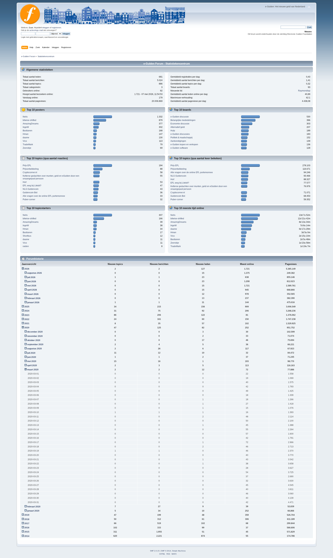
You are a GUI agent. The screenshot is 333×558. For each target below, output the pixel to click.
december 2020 (35, 332)
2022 (26, 319)
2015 (26, 532)
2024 (26, 311)
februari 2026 (33, 298)
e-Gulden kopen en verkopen (184, 144)
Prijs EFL (27, 165)
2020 (26, 327)
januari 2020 (33, 511)
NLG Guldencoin (31, 189)
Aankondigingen (178, 141)
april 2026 (32, 290)
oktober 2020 (33, 340)
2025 (26, 306)
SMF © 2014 (166, 551)
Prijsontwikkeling (31, 169)
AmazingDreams (31, 123)
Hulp (172, 130)
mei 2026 (31, 285)
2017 (26, 523)
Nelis (25, 117)
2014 (26, 536)
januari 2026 (33, 302)
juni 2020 (31, 357)
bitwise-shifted (29, 120)
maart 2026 (33, 294)
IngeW (26, 127)
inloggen (45, 28)
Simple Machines (179, 551)
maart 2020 (33, 369)
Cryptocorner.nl (30, 172)
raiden (26, 246)
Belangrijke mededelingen (182, 120)
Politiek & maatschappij (181, 137)
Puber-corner (29, 199)
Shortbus (27, 236)
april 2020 (32, 365)
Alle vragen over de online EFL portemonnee (44, 196)
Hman (25, 134)
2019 (26, 515)
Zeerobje (27, 148)
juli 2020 (31, 353)
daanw (26, 137)
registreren (56, 28)
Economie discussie (179, 123)
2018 (26, 519)
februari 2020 (33, 506)
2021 (26, 323)
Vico (25, 141)
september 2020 (35, 344)
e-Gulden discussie (179, 117)
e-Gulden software (179, 148)
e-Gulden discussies (180, 134)
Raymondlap (304, 91)
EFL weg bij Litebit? (32, 185)
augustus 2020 (34, 348)
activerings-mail (36, 30)
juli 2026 (31, 277)
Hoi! (25, 182)
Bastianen (27, 130)
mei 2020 (31, 361)
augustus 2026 (34, 273)
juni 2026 (31, 281)
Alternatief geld (177, 127)
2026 (26, 269)
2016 (26, 527)
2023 (26, 315)
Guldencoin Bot (30, 192)
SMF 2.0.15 (154, 551)
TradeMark (28, 144)
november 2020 (35, 336)
